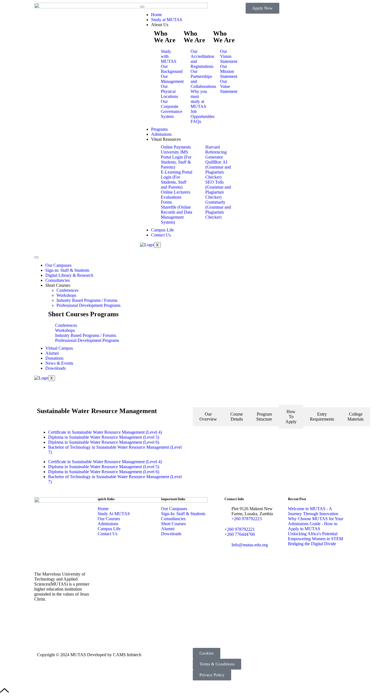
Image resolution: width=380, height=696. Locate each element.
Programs (159, 129)
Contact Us (161, 235)
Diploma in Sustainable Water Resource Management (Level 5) (103, 437)
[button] (206, 653)
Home (156, 14)
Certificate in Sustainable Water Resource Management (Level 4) (105, 432)
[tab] (208, 416)
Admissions (161, 134)
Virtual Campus (59, 348)
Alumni (52, 353)
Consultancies (57, 280)
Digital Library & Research (69, 275)
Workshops (66, 295)
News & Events (59, 363)
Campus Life (162, 230)
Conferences (67, 290)
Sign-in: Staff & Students (67, 270)
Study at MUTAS (166, 19)
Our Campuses (58, 265)
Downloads (55, 368)
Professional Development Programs (88, 305)
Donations (54, 358)
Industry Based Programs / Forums (86, 300)
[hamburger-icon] (142, 7)
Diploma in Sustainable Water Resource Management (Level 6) (103, 442)
